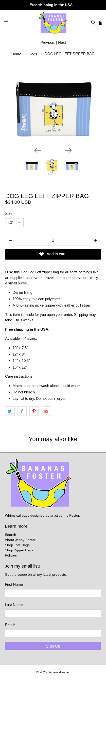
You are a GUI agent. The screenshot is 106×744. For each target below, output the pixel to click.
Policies (11, 555)
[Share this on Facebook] (22, 411)
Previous (47, 42)
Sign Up (53, 646)
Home (16, 54)
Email (10, 625)
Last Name (14, 605)
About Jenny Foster (20, 540)
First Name (14, 584)
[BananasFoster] (53, 22)
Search (10, 535)
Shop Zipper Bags (19, 550)
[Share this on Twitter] (10, 411)
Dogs (33, 54)
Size (8, 213)
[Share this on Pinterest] (34, 411)
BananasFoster (58, 672)
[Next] (68, 150)
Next (62, 42)
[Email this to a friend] (46, 411)
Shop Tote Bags (17, 545)
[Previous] (37, 150)
